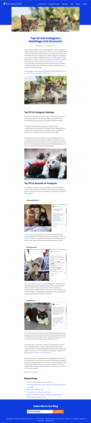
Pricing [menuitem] (85, 4)
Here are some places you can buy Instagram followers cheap (44, 394)
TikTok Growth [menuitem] (42, 4)
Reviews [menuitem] (78, 4)
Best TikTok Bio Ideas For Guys (35, 389)
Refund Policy (50, 419)
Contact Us (49, 421)
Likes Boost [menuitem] (65, 4)
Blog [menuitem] (72, 4)
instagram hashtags (33, 372)
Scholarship (60, 419)
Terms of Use (39, 419)
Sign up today (59, 366)
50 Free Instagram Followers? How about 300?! (40, 382)
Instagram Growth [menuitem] (54, 4)
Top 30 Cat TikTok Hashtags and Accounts (38, 392)
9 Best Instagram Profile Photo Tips (36, 397)
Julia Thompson (39, 45)
